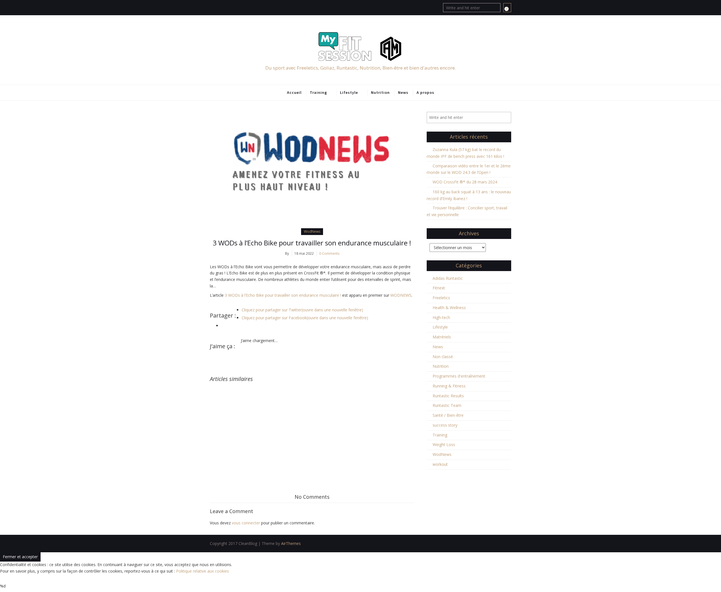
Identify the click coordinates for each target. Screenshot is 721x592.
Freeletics (441, 297)
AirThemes (291, 543)
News (403, 92)
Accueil (294, 92)
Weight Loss (444, 444)
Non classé (443, 356)
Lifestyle (349, 92)
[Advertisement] (312, 424)
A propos (425, 92)
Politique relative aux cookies (202, 571)
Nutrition (380, 92)
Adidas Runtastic (448, 278)
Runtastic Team (447, 405)
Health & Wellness (449, 307)
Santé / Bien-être (448, 415)
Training (318, 92)
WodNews (312, 231)
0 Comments (329, 253)
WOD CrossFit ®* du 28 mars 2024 (465, 182)
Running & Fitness (449, 386)
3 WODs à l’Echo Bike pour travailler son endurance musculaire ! (312, 242)
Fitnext (439, 288)
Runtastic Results (448, 395)
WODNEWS (400, 295)
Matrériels (442, 337)
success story (445, 425)
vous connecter (246, 523)
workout (440, 464)
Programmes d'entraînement (459, 376)
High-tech (441, 317)
